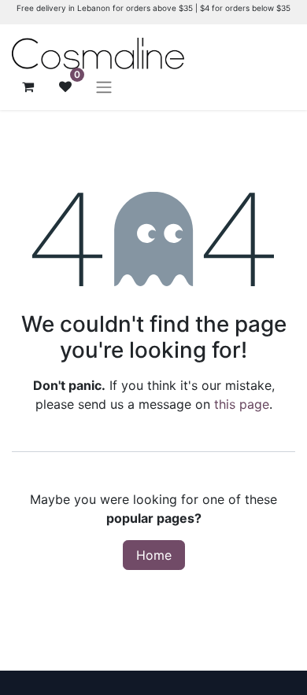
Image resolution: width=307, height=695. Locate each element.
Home (154, 555)
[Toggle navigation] (103, 86)
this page (241, 404)
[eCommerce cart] (27, 86)
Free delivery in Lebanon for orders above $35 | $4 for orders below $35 (153, 8)
